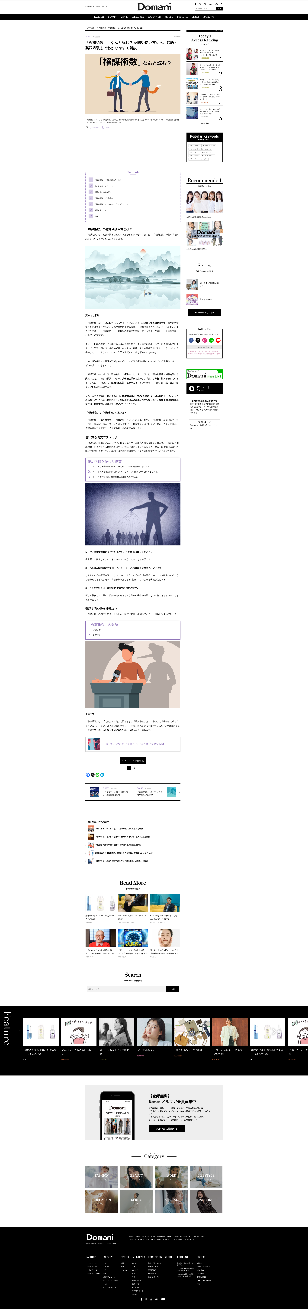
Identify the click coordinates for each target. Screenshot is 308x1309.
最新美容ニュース (109, 1277)
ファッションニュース (93, 1273)
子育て (134, 1277)
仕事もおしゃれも (209, 145)
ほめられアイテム (208, 155)
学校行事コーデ (153, 1266)
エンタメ (135, 1270)
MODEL (169, 17)
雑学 (97, 28)
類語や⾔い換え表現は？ (104, 192)
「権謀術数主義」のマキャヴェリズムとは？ (111, 204)
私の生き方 (135, 1287)
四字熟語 (103, 28)
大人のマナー (109, 127)
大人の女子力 (195, 152)
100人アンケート (137, 1291)
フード (134, 1266)
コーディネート (91, 1263)
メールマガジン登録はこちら (204, 347)
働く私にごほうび (208, 152)
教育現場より (152, 1270)
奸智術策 (97, 635)
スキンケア (107, 1266)
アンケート (203, 387)
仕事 (122, 1266)
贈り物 (134, 1294)
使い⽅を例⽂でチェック (104, 186)
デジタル (124, 1270)
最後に (97, 216)
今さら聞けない (97, 127)
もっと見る (204, 123)
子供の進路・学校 (153, 1277)
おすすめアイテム (91, 1270)
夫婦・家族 (135, 1284)
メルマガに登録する (166, 1128)
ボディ (105, 1273)
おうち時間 (203, 159)
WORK (124, 17)
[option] (41, 1040)
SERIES (195, 17)
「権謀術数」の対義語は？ (105, 198)
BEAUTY (112, 17)
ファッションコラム (92, 1266)
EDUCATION (154, 17)
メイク (105, 1263)
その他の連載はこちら (204, 312)
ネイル (105, 1284)
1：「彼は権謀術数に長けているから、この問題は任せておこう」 (121, 466)
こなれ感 (193, 149)
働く (92, 28)
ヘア (104, 1270)
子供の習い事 (152, 1273)
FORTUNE (182, 17)
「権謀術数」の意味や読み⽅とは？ (108, 180)
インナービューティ (109, 1287)
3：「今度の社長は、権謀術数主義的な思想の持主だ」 (116, 477)
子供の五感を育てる (154, 1263)
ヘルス (134, 1273)
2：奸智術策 (137, 760)
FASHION (99, 17)
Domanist (194, 159)
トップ (87, 28)
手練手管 (97, 630)
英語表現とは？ (100, 210)
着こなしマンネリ (205, 149)
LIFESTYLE (138, 17)
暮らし (134, 1263)
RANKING (208, 17)
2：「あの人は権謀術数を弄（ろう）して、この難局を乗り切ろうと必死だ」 (126, 472)
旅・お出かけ (136, 1280)
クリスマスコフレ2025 (110, 1280)
